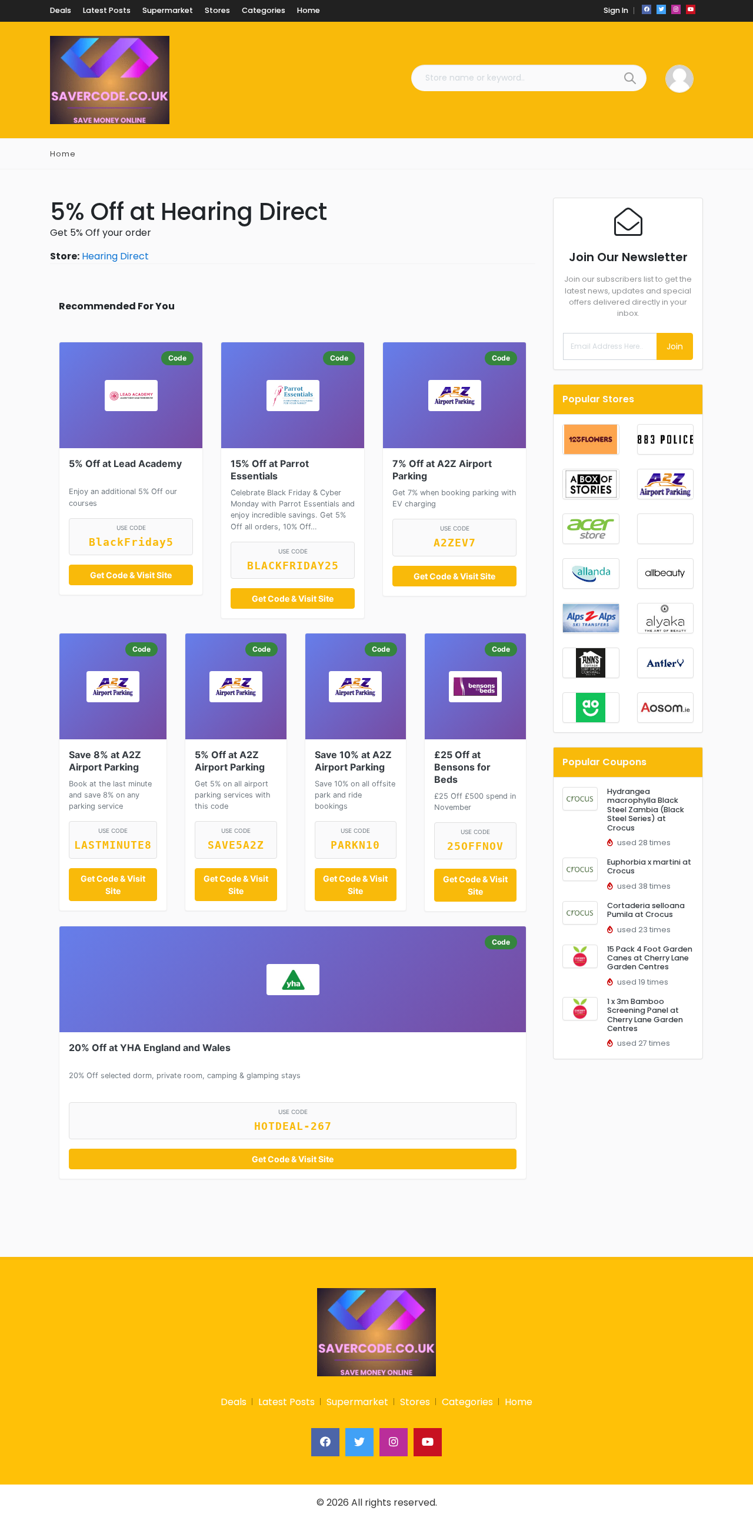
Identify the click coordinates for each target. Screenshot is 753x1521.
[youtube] (690, 9)
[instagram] (676, 9)
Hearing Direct (115, 256)
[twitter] (661, 9)
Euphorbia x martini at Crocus (649, 866)
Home (63, 154)
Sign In (616, 10)
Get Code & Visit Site (131, 575)
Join (675, 346)
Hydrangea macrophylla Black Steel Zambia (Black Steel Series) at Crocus (645, 809)
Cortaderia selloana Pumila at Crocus (646, 909)
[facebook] (646, 9)
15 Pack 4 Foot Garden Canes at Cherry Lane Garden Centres (649, 958)
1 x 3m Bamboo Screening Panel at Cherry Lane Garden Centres (645, 1014)
